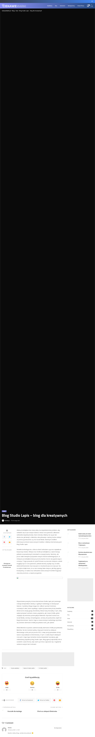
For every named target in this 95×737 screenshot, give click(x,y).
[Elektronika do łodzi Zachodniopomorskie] (72, 536)
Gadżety (69, 611)
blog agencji (15, 668)
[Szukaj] (91, 6)
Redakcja (7, 520)
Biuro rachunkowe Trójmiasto (84, 544)
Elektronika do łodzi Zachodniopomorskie (84, 535)
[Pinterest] (4, 542)
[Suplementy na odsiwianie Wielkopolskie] (72, 564)
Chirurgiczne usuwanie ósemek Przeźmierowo (7, 565)
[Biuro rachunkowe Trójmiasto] (72, 545)
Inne (4, 511)
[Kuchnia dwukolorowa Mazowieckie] (72, 554)
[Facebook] (92, 1)
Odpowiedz (59, 728)
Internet (69, 622)
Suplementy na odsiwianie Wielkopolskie (83, 563)
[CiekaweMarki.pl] (14, 5)
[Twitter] (9, 537)
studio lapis (43, 668)
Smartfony (70, 629)
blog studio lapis (29, 668)
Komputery (70, 625)
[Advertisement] (38, 659)
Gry (68, 615)
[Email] (9, 542)
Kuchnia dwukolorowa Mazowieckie (85, 553)
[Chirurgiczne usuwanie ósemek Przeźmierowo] (7, 557)
